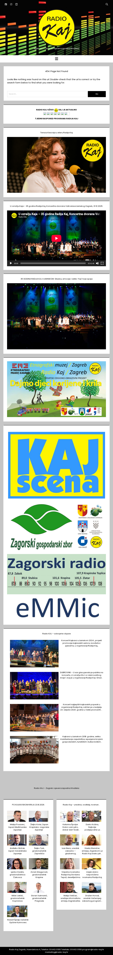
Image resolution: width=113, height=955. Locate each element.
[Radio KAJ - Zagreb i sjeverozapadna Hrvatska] (56, 46)
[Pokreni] (10, 263)
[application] (56, 238)
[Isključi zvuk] (97, 263)
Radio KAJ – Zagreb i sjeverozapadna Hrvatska (56, 788)
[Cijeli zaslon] (102, 263)
